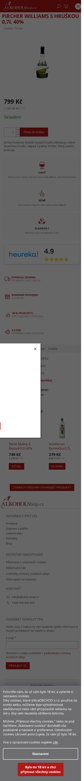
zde (55, 742)
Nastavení (40, 754)
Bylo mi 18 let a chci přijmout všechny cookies (41, 769)
